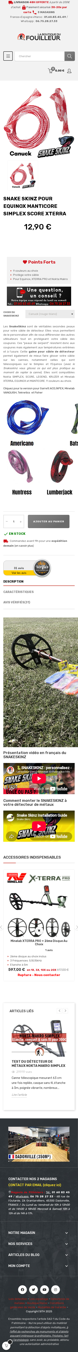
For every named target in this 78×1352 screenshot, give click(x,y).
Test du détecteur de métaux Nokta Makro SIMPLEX (38, 1064)
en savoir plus (24, 545)
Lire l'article (19, 1095)
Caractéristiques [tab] (18, 592)
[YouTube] (44, 1289)
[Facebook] (22, 1289)
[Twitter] (33, 1289)
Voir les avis (19, 572)
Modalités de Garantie (52, 1307)
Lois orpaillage (39, 1298)
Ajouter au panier (48, 521)
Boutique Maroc (37, 1303)
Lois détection (18, 1298)
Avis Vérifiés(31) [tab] (16, 602)
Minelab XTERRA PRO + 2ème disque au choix (39, 942)
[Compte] (69, 71)
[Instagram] (55, 1289)
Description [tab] (13, 581)
